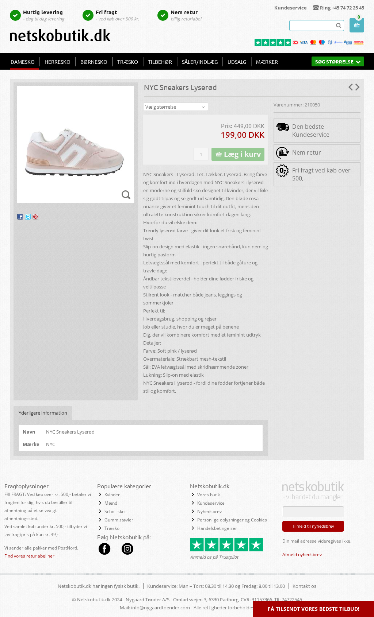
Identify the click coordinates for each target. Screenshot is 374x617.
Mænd (110, 503)
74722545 (292, 599)
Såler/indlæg (200, 61)
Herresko (57, 61)
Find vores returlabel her (29, 556)
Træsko (127, 61)
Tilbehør (160, 61)
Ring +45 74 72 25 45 (342, 7)
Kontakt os (304, 586)
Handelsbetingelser (217, 528)
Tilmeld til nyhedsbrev (313, 526)
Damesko (23, 61)
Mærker (267, 61)
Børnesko (93, 61)
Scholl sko (114, 511)
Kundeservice (290, 7)
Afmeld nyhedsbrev (302, 554)
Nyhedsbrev (209, 511)
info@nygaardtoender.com (160, 607)
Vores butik (208, 495)
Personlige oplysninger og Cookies (232, 520)
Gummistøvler (118, 520)
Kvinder (112, 495)
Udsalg (237, 61)
